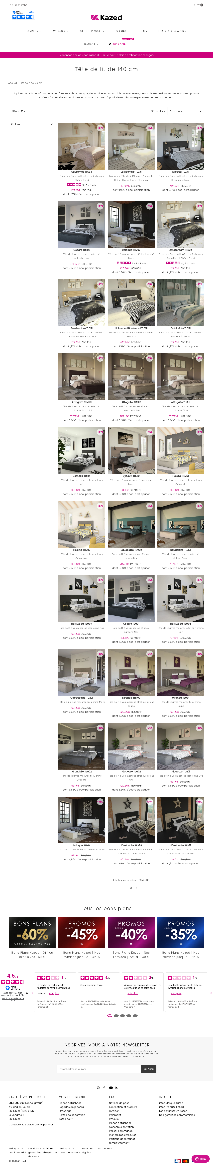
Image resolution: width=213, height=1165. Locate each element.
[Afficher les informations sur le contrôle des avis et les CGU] (26, 993)
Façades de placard (71, 1107)
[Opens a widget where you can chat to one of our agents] (200, 1159)
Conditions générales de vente (34, 1152)
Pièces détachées (70, 1103)
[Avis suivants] (210, 992)
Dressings (65, 1111)
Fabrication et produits (123, 1107)
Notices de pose (119, 1103)
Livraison (114, 1111)
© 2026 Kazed (17, 1161)
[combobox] (40, 5)
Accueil (12, 83)
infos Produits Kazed (171, 1107)
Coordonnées (103, 1148)
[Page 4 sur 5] (128, 1015)
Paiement (115, 1115)
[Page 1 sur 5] (109, 1015)
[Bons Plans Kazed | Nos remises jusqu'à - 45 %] (81, 932)
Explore (15, 124)
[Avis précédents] (31, 992)
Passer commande (121, 1131)
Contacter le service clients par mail (31, 1124)
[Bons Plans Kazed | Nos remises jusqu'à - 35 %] (180, 932)
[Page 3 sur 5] (122, 1015)
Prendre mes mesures (122, 1135)
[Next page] (136, 888)
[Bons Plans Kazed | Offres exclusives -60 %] (32, 932)
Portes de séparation (72, 1115)
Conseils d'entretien (121, 1127)
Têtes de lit (66, 1119)
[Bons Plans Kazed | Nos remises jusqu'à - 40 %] (131, 932)
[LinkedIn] (116, 1088)
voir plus (54, 993)
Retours (114, 1119)
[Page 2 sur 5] (116, 1015)
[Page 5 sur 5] (135, 1015)
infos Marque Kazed (171, 1103)
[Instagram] (98, 1088)
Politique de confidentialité (144, 1054)
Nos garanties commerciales (177, 1115)
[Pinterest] (104, 1088)
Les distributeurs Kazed (173, 1111)
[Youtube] (111, 1088)
